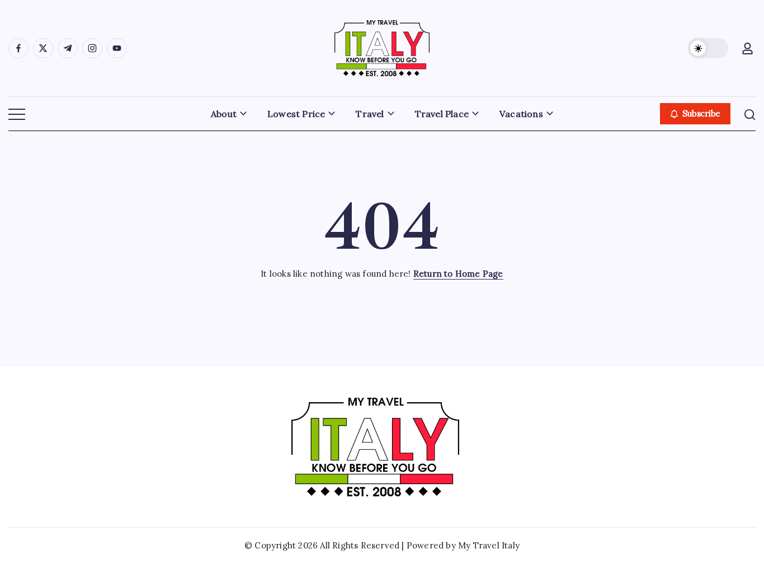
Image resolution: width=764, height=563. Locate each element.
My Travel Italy (489, 545)
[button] (708, 48)
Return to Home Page (458, 273)
